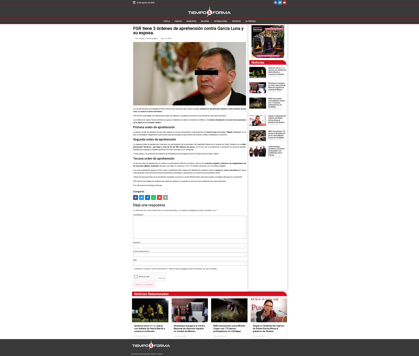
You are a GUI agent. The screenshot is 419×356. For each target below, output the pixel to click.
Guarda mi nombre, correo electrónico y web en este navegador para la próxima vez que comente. (176, 269)
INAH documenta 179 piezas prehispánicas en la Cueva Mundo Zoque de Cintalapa (276, 134)
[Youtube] (284, 2)
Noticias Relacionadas (151, 294)
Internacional (221, 21)
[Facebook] (275, 2)
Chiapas (178, 21)
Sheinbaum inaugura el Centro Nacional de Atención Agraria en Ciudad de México (276, 86)
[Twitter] (280, 2)
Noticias (258, 62)
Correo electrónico (141, 251)
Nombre (137, 242)
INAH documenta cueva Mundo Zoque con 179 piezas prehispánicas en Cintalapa (276, 103)
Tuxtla (166, 21)
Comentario (138, 215)
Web (135, 260)
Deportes (236, 21)
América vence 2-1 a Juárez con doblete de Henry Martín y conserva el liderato (277, 71)
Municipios (191, 21)
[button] (135, 197)
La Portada (250, 21)
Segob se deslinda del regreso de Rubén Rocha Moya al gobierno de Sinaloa (277, 119)
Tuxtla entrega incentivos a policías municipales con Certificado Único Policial (276, 151)
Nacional (205, 21)
